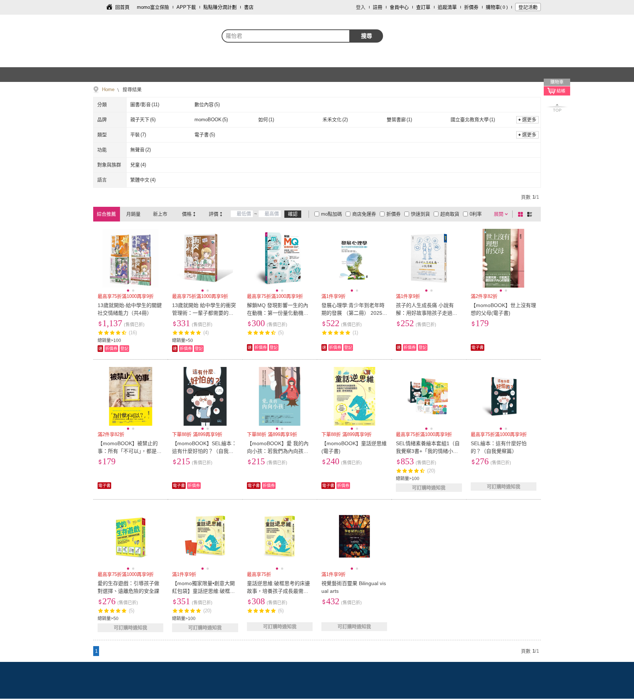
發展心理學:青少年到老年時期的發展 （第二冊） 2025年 (353, 313)
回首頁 (122, 7)
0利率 (476, 214)
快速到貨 (420, 214)
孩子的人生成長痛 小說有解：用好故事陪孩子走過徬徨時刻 (427, 313)
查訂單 (423, 7)
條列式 (531, 214)
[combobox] (286, 36)
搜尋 (366, 36)
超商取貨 (449, 214)
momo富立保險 (153, 7)
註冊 (377, 7)
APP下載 (186, 7)
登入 (360, 7)
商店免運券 (364, 214)
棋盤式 (521, 214)
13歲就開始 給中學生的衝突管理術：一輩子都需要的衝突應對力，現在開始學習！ (204, 313)
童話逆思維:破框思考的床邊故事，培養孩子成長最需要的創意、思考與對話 (278, 591)
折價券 (471, 7)
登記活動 (528, 7)
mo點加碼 (331, 214)
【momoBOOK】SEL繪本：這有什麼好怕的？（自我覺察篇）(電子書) (204, 451)
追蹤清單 (447, 7)
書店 (249, 7)
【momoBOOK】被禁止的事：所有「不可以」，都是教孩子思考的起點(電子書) (130, 451)
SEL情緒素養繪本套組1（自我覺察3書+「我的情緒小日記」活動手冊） (428, 451)
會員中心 (399, 7)
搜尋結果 (131, 89)
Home (108, 89)
